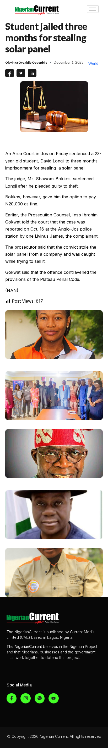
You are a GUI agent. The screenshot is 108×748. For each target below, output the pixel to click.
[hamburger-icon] (93, 9)
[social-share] (9, 73)
